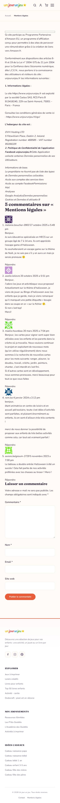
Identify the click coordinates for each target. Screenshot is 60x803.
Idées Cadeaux (15, 745)
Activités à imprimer (14, 731)
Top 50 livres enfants (15, 688)
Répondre (10, 264)
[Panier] (46, 5)
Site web (9, 578)
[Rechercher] (35, 5)
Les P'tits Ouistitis (13, 722)
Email (9, 561)
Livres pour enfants (14, 683)
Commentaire (13, 502)
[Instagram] (15, 654)
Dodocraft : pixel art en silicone (19, 698)
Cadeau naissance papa (16, 751)
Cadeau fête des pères (15, 774)
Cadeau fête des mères (15, 770)
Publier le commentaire (20, 596)
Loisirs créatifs (11, 679)
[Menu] (52, 5)
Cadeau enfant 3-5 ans (16, 765)
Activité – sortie (12, 693)
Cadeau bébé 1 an (13, 760)
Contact (21, 797)
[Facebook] (8, 654)
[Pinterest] (22, 654)
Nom (8, 544)
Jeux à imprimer (12, 674)
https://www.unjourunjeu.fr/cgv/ (23, 116)
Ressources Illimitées (14, 717)
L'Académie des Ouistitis (16, 726)
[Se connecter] (40, 5)
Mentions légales (34, 797)
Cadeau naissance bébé (16, 755)
